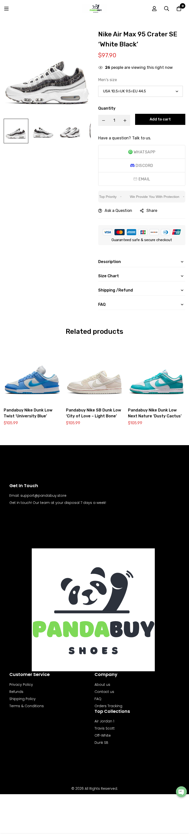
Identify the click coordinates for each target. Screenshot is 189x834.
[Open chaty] (181, 791)
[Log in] (154, 8)
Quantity (106, 108)
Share (151, 210)
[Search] (166, 8)
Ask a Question (118, 210)
